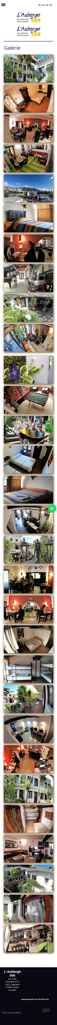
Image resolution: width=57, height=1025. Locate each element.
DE (51, 5)
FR (47, 5)
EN (39, 5)
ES (43, 5)
